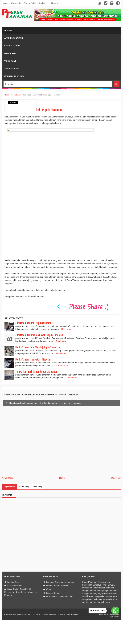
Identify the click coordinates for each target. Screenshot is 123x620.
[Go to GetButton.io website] (115, 617)
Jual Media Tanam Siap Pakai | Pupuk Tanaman (39, 335)
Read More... (67, 329)
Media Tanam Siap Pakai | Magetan (33, 359)
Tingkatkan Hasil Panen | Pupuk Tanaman (36, 371)
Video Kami (10, 61)
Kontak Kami (13, 582)
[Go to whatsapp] (115, 611)
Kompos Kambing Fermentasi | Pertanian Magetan (36, 614)
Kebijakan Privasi (15, 585)
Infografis (10, 53)
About (5, 3)
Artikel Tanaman (13, 38)
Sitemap (54, 3)
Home (9, 30)
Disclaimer (43, 3)
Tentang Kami (11, 69)
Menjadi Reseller (14, 76)
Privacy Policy (30, 3)
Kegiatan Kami (12, 46)
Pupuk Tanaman (72, 614)
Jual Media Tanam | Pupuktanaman (33, 323)
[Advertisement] (61, 548)
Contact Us (16, 3)
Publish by (61, 614)
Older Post (116, 478)
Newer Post (7, 478)
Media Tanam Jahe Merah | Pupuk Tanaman (37, 347)
